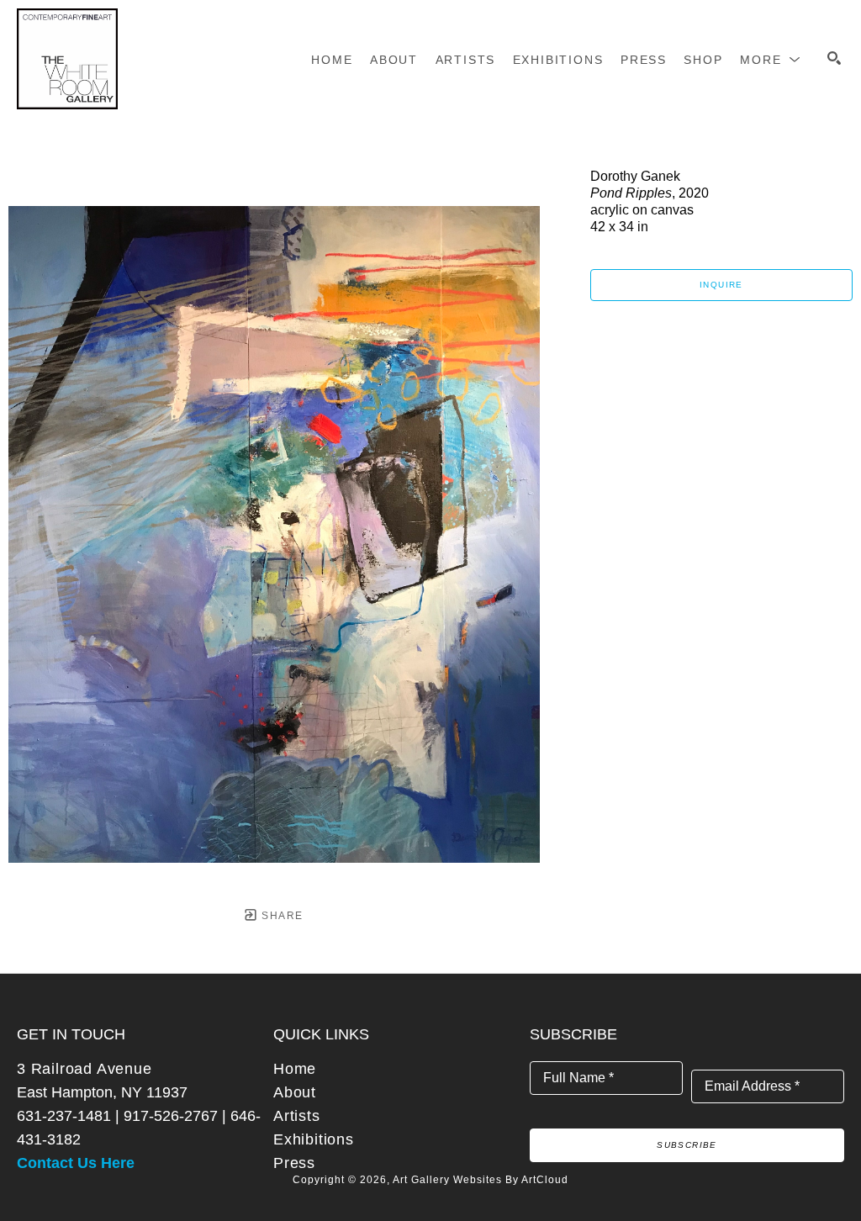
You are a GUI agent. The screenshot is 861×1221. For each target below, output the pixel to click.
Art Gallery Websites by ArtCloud (480, 1180)
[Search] (834, 58)
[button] (770, 59)
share (280, 916)
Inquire (721, 284)
